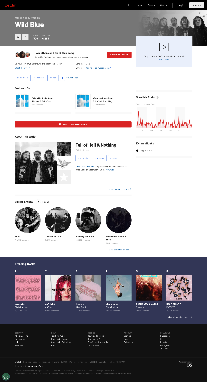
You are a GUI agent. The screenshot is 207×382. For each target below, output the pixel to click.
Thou (17, 236)
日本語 (64, 362)
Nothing (91, 166)
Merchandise (93, 345)
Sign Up (196, 5)
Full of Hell (80, 166)
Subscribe (128, 342)
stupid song (112, 304)
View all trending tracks (179, 317)
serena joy (20, 304)
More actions (25, 37)
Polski (72, 362)
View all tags (72, 77)
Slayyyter (140, 307)
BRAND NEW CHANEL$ (147, 304)
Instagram (165, 345)
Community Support (60, 339)
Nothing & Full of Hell (41, 101)
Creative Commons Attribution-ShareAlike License (87, 373)
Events (151, 5)
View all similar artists (119, 249)
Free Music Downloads (98, 342)
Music (139, 5)
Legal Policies (82, 371)
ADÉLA (48, 307)
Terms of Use (57, 371)
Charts (163, 5)
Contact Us (20, 339)
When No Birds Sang (42, 98)
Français (46, 362)
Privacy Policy (69, 371)
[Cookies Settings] (6, 376)
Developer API (94, 339)
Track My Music (58, 335)
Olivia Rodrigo (21, 307)
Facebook (165, 335)
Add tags (62, 78)
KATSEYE (170, 307)
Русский (93, 362)
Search (129, 5)
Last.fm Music (109, 371)
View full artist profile (119, 189)
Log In (181, 5)
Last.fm (14, 5)
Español (36, 362)
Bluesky (163, 342)
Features (19, 345)
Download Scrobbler (97, 335)
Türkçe (112, 362)
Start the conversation (75, 124)
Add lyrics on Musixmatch (97, 67)
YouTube (164, 348)
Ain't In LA (50, 304)
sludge (53, 77)
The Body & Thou (53, 236)
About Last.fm (21, 335)
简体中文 (121, 362)
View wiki (110, 169)
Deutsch (27, 362)
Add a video (164, 59)
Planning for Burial (84, 236)
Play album (22, 101)
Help (53, 345)
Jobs (17, 342)
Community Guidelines (61, 342)
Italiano (55, 362)
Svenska (103, 362)
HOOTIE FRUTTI (173, 304)
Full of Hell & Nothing (102, 101)
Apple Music (146, 150)
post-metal (22, 77)
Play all (45, 201)
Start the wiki (21, 67)
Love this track (18, 37)
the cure (79, 304)
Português (82, 362)
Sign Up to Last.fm (119, 55)
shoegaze (39, 77)
